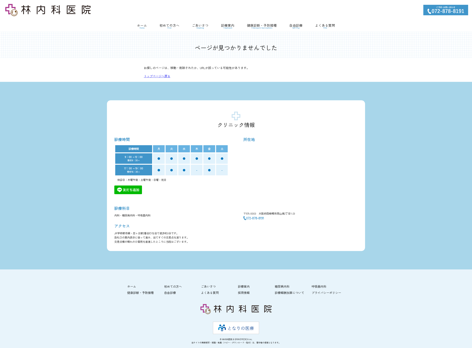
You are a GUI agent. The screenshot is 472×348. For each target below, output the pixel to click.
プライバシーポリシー (326, 292)
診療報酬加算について (289, 292)
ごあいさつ (200, 26)
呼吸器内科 (319, 286)
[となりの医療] (236, 328)
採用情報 (244, 292)
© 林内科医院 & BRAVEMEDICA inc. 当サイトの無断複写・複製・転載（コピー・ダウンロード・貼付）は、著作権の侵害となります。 (236, 341)
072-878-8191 (255, 218)
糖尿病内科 (282, 286)
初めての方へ (169, 26)
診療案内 (244, 286)
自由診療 (296, 26)
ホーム (142, 26)
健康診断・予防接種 (262, 26)
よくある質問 (325, 26)
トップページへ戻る (157, 76)
